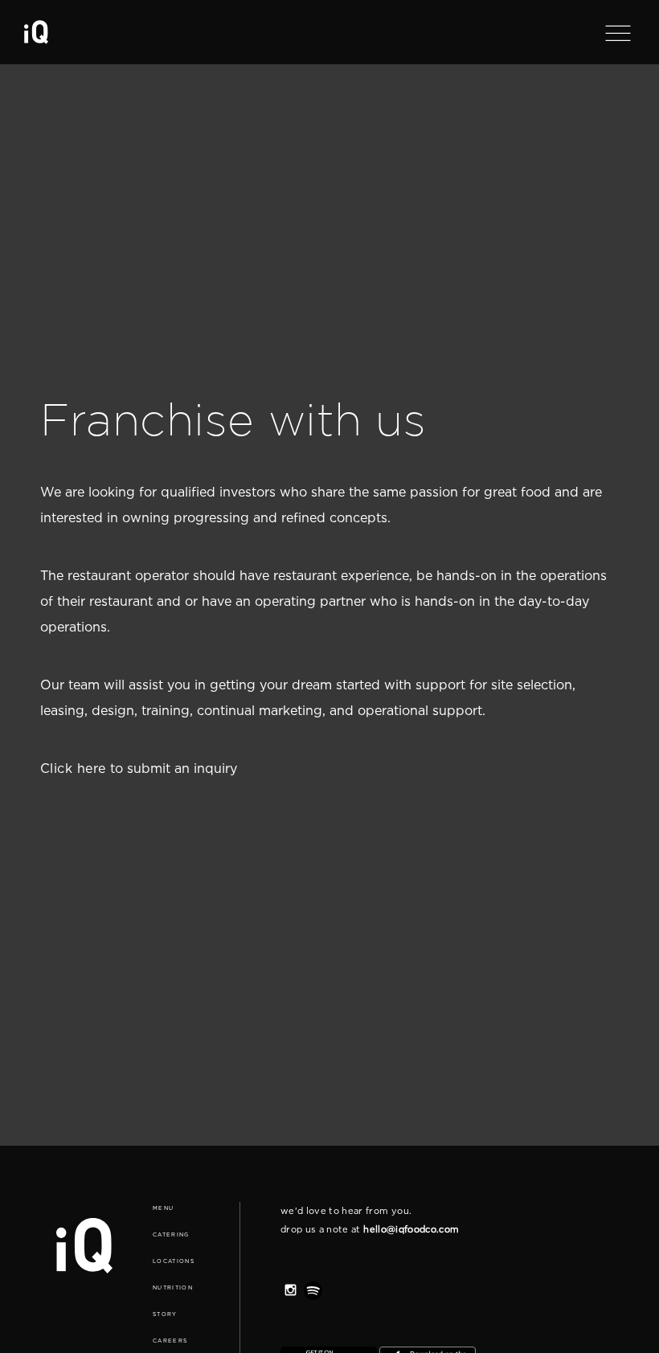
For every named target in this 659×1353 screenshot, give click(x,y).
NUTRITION (173, 1287)
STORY (165, 1314)
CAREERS (170, 1340)
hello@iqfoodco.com (411, 1229)
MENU (163, 1208)
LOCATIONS (173, 1261)
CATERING (171, 1234)
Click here (73, 768)
